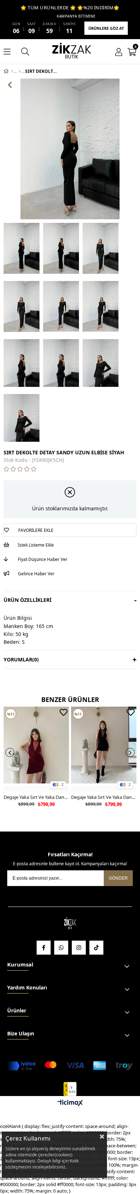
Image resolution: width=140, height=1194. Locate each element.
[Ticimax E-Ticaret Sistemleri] (70, 1103)
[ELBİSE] (19, 71)
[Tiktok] (96, 948)
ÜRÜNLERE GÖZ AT (106, 28)
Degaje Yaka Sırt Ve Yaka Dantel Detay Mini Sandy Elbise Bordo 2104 (36, 797)
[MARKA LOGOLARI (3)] (70, 924)
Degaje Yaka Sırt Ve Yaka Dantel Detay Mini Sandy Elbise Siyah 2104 (104, 797)
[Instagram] (79, 948)
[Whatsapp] (61, 948)
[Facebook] (44, 948)
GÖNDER (118, 878)
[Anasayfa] (12, 71)
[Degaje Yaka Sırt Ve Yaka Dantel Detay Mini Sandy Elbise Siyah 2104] (104, 749)
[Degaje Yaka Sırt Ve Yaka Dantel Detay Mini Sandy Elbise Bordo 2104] (36, 749)
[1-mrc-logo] (70, 1089)
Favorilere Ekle (63, 712)
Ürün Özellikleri (27, 599)
